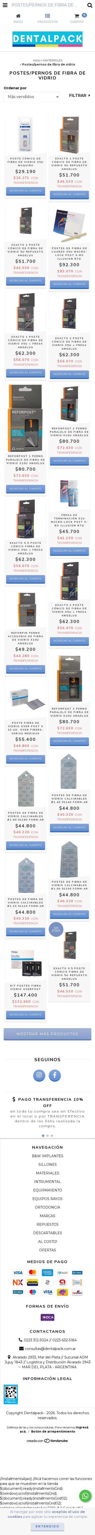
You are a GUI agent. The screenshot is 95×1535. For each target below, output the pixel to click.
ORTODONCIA (47, 1207)
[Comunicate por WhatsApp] (85, 1496)
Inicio (36, 60)
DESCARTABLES (47, 1233)
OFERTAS (47, 1250)
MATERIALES (52, 60)
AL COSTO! (47, 1241)
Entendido (47, 1526)
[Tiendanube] (47, 1442)
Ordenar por (15, 88)
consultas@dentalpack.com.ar (50, 1348)
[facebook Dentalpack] (55, 1075)
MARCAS (47, 1216)
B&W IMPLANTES (47, 1156)
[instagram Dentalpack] (39, 1075)
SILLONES (47, 1164)
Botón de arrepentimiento (53, 1431)
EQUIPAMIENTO (47, 1190)
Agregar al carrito (26, 190)
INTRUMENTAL (47, 1181)
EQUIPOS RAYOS (47, 1199)
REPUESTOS (48, 1224)
